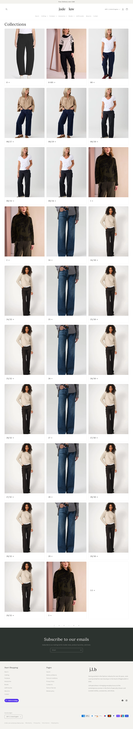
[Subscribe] (81, 650)
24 (49, 260)
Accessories (8, 681)
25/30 (93, 319)
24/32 (9, 319)
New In (6, 672)
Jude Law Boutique (12, 723)
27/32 (9, 497)
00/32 (9, 201)
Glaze (22, 723)
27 (49, 438)
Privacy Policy (50, 681)
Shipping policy (55, 723)
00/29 (51, 141)
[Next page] (79, 626)
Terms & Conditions (51, 678)
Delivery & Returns (51, 675)
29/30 (93, 556)
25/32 (9, 378)
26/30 (93, 378)
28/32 (9, 556)
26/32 (9, 438)
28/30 (93, 497)
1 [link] (54, 625)
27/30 (93, 438)
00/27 (9, 141)
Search (48, 672)
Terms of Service (51, 688)
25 (49, 319)
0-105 (50, 82)
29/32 (9, 615)
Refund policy (50, 691)
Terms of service (45, 723)
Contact (7, 694)
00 (91, 82)
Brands (7, 684)
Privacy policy (37, 723)
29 (49, 556)
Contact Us (49, 684)
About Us (7, 691)
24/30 (93, 260)
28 (49, 497)
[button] (7, 9)
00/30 (93, 141)
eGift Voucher (8, 688)
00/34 (51, 201)
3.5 (91, 590)
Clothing (7, 675)
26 (49, 378)
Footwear (7, 678)
